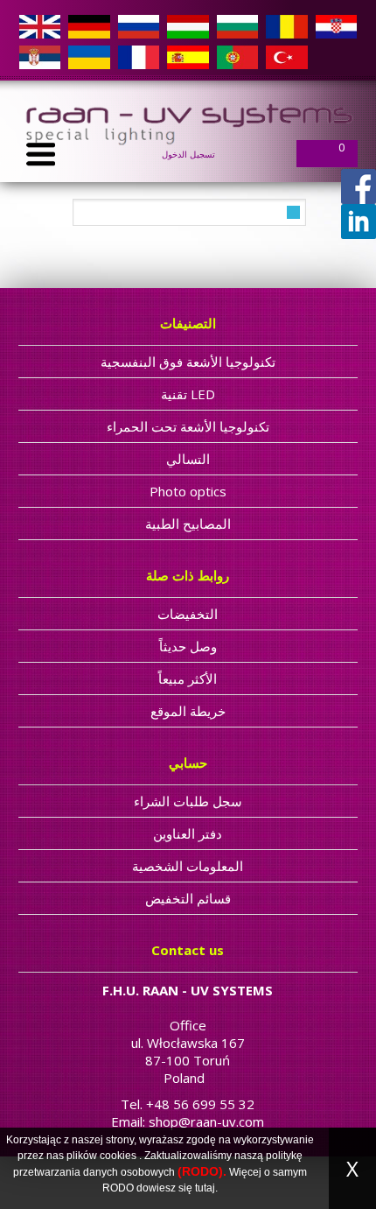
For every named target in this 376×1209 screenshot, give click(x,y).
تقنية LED (188, 394)
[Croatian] (336, 26)
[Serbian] (39, 57)
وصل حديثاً (188, 646)
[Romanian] (286, 26)
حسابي (188, 762)
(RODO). (202, 1171)
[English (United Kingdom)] (39, 26)
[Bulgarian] (237, 26)
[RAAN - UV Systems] (188, 120)
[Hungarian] (187, 26)
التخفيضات (187, 613)
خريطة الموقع (188, 711)
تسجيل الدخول (188, 154)
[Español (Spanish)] (187, 57)
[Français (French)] (138, 57)
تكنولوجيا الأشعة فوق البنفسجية (188, 361)
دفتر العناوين (187, 833)
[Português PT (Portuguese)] (237, 57)
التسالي (188, 458)
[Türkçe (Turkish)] (286, 57)
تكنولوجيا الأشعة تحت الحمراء (188, 426)
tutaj (205, 1188)
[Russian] (138, 26)
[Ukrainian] (88, 57)
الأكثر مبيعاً (187, 678)
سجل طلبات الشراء (188, 801)
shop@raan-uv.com (206, 1121)
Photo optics (188, 491)
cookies (118, 1155)
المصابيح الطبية (188, 523)
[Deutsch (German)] (88, 26)
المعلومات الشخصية (187, 866)
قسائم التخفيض (188, 898)
